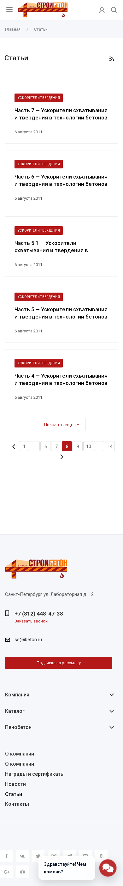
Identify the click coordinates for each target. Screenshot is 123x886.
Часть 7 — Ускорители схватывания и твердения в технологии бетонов (61, 114)
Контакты (17, 804)
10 (88, 446)
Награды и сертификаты (35, 774)
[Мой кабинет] (102, 10)
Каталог (15, 711)
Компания (17, 695)
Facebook (6, 856)
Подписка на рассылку (59, 662)
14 (110, 446)
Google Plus (6, 871)
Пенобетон (18, 727)
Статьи (13, 794)
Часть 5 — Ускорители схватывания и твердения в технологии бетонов (61, 313)
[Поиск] (114, 10)
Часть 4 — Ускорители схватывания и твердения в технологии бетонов (61, 379)
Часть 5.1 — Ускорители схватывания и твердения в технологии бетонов (51, 247)
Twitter (38, 856)
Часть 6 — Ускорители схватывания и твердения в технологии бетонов (61, 180)
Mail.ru (22, 871)
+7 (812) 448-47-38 (39, 613)
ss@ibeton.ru (28, 639)
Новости (15, 784)
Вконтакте (22, 856)
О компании (19, 754)
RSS (111, 58)
